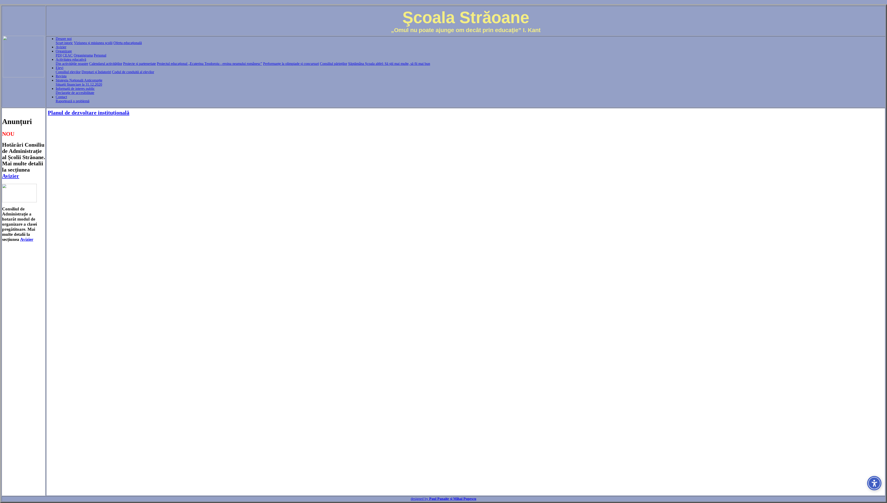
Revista (61, 76)
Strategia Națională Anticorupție (79, 80)
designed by (443, 499)
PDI (59, 55)
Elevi (59, 68)
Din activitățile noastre (72, 64)
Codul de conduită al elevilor (133, 72)
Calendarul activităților (105, 64)
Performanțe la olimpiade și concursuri (291, 64)
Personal (100, 55)
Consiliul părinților (333, 64)
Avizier (61, 47)
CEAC (68, 55)
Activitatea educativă (71, 59)
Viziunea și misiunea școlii (93, 43)
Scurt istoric (64, 43)
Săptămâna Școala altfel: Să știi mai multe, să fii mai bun (389, 64)
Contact (61, 97)
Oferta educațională (127, 43)
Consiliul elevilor (68, 72)
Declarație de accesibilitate (75, 93)
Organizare (64, 51)
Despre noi (64, 39)
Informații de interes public (75, 89)
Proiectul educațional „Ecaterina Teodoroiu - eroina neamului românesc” (209, 64)
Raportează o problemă (72, 101)
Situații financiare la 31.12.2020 (79, 84)
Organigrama (83, 55)
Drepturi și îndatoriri (96, 72)
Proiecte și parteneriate (139, 64)
